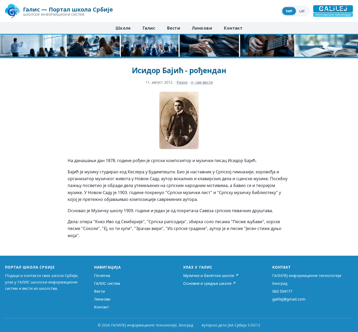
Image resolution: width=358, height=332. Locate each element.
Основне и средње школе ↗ (209, 283)
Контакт (233, 28)
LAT (302, 11)
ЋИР (289, 11)
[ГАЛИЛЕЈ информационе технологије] (333, 11)
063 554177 (282, 291)
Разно (182, 82)
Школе (123, 28)
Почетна (102, 275)
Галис (149, 28)
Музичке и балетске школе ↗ (211, 275)
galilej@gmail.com (289, 299)
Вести (173, 28)
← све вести (202, 82)
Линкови (202, 28)
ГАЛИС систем (107, 283)
